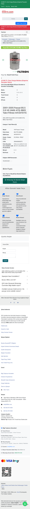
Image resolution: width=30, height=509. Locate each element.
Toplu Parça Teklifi (6, 359)
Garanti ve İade (5, 329)
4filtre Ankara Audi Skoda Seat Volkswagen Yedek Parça (14, 486)
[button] (15, 60)
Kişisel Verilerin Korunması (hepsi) (10, 346)
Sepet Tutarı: (21, 23)
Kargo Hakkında (5, 383)
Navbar (3, 32)
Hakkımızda (4, 326)
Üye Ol (2, 6)
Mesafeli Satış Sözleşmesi (8, 380)
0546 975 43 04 (18, 453)
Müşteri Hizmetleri (5, 353)
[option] (15, 60)
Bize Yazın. (6, 390)
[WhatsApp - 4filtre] (15, 303)
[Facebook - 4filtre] (11, 303)
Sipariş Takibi (14, 6)
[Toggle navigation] (27, 32)
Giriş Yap (8, 6)
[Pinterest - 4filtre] (18, 303)
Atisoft (18, 492)
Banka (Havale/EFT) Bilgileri (8, 343)
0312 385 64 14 (21, 449)
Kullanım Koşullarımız (6, 377)
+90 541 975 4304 (8, 411)
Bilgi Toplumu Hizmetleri (7, 373)
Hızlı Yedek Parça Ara (6, 363)
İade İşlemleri (4, 356)
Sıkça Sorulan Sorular (6, 332)
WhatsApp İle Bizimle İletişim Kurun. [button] (16, 181)
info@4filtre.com (11, 446)
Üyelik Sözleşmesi (6, 350)
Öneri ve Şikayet (5, 386)
